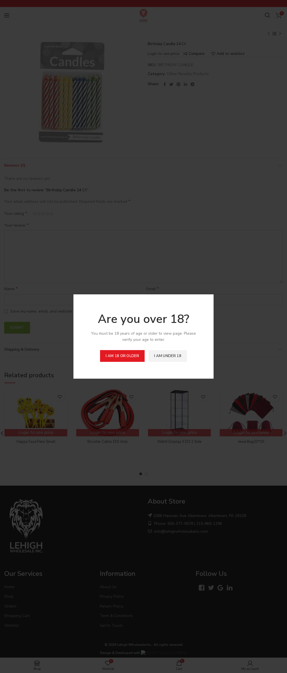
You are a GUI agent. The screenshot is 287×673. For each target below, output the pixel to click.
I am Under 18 (167, 355)
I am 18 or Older (122, 355)
